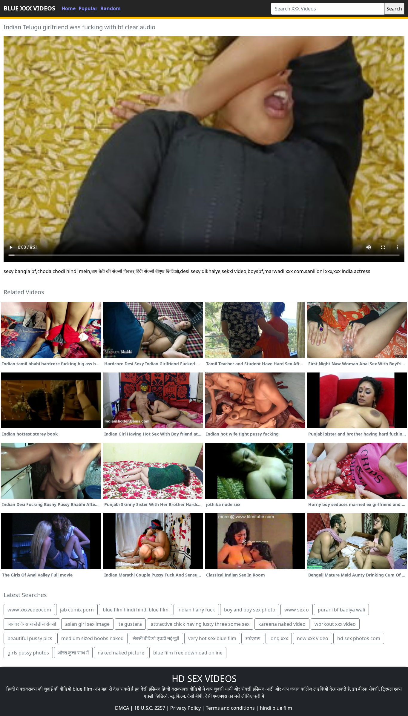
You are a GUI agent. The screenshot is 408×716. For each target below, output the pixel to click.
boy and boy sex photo (249, 609)
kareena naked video (282, 624)
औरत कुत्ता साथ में (73, 652)
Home (69, 8)
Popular (88, 8)
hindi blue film (276, 708)
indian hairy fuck (196, 609)
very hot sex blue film (212, 638)
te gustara (130, 624)
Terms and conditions (230, 708)
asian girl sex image (87, 624)
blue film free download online (188, 652)
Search (394, 8)
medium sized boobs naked (92, 638)
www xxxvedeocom (29, 609)
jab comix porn (77, 609)
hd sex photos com (358, 638)
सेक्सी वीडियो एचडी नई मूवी (156, 638)
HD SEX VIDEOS (204, 678)
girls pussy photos (28, 652)
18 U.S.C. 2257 (149, 708)
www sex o (296, 609)
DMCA (122, 708)
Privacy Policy (185, 708)
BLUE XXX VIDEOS (29, 8)
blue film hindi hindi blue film (135, 609)
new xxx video (312, 638)
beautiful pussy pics (29, 638)
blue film (82, 689)
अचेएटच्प (252, 638)
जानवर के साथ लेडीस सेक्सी (31, 624)
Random (110, 8)
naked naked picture (121, 652)
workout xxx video (335, 624)
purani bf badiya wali (341, 609)
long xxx (278, 638)
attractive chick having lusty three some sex (200, 624)
